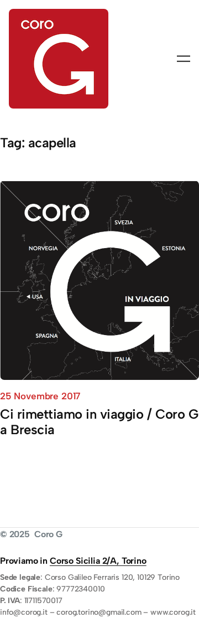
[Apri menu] (183, 58)
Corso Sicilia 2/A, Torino (98, 560)
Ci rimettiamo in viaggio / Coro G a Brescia (99, 421)
